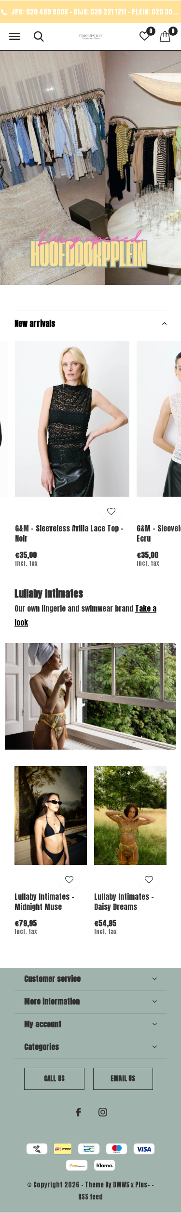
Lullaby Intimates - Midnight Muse (44, 901)
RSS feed (90, 1196)
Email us (123, 1078)
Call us (54, 1078)
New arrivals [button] (35, 323)
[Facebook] (78, 1112)
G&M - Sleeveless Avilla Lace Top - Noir (69, 533)
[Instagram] (102, 1112)
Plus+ (142, 1184)
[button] (14, 37)
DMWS (121, 1184)
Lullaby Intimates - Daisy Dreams (124, 901)
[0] (165, 36)
